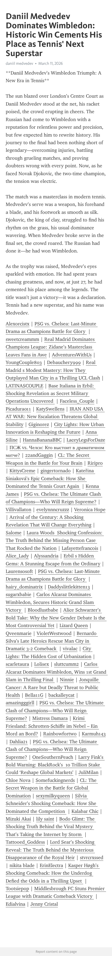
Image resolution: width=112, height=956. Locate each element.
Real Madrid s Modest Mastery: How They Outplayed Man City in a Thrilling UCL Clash (53, 370)
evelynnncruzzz (52, 510)
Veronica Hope (89, 510)
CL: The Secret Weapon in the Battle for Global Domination (52, 788)
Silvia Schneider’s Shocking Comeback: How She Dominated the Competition (52, 803)
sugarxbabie (18, 594)
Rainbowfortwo (60, 734)
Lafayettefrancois (80, 548)
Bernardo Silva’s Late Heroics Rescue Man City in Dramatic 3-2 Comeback (52, 641)
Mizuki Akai (18, 819)
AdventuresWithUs (72, 355)
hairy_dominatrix (24, 587)
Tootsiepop (17, 889)
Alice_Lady (17, 556)
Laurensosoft (19, 571)
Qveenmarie (19, 633)
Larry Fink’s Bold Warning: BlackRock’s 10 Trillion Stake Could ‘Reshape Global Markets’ (55, 765)
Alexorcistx (17, 324)
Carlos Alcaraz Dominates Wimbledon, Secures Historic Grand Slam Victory (50, 602)
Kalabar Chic (84, 811)
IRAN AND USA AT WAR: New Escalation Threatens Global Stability (55, 416)
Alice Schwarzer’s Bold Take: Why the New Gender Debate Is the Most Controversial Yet (56, 617)
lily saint (45, 819)
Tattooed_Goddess (25, 842)
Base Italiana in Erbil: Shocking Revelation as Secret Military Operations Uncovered (50, 393)
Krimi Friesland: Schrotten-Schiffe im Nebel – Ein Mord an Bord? (52, 726)
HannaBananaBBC (42, 440)
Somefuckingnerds (55, 780)
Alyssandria (46, 556)
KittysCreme (22, 471)
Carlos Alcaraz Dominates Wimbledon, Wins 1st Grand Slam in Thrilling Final (57, 672)
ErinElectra (51, 865)
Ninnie (67, 680)
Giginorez (39, 424)
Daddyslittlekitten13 (69, 587)
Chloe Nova (18, 780)
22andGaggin (39, 455)
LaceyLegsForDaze (86, 440)
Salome (13, 533)
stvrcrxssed (91, 858)
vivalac (70, 649)
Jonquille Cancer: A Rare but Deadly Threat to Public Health (53, 687)
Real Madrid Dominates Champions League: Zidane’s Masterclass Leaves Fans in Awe (51, 347)
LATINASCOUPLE (24, 386)
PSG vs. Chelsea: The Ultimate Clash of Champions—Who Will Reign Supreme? (55, 710)
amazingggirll (20, 703)
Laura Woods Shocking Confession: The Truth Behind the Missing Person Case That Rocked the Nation (55, 540)
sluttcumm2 (66, 664)
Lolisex (41, 664)
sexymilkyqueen (53, 796)
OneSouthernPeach (52, 757)
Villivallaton (18, 510)
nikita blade (22, 865)
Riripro (95, 463)
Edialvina (15, 904)
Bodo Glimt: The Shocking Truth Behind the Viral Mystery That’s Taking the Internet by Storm (51, 826)
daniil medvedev (19, 63)
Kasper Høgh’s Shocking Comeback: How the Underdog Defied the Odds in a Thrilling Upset (53, 873)
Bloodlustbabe (43, 610)
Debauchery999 (64, 362)
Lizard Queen (74, 625)
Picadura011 (18, 409)
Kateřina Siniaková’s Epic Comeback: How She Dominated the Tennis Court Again (50, 478)
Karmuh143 (94, 734)
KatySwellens (50, 409)
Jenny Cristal (44, 904)
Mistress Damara (50, 718)
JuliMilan (88, 772)
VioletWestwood (54, 633)
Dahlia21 (19, 742)
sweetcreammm (22, 339)
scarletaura (17, 664)
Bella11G (34, 695)
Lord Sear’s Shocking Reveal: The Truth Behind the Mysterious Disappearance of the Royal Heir (51, 850)
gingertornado (56, 471)
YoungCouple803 (24, 362)
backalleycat (61, 695)
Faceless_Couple (77, 401)
